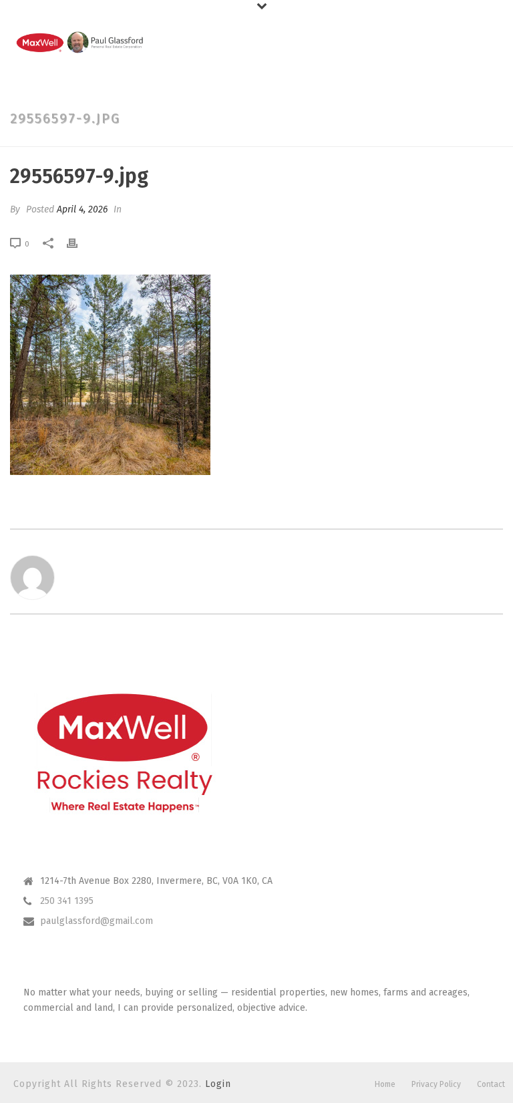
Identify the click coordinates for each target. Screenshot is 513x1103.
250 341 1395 (67, 901)
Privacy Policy (436, 1084)
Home (385, 1084)
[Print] (79, 243)
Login (218, 1084)
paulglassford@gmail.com (96, 921)
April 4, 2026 (82, 209)
